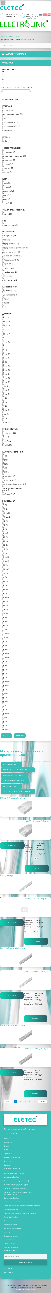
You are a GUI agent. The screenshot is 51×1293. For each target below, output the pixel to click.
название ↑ (38, 761)
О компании (8, 1142)
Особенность (8, 232)
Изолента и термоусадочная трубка (16, 1185)
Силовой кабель (9, 1240)
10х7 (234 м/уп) (7, 875)
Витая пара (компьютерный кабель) (16, 1181)
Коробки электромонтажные (16, 770)
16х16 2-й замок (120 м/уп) (12, 1025)
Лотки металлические (13, 781)
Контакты (7, 1165)
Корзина (8, 1268)
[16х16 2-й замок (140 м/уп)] (25, 1059)
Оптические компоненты (12, 1221)
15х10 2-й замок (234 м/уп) (36, 971)
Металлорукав (10, 786)
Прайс (6, 1150)
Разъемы (7, 1232)
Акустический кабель (11, 1177)
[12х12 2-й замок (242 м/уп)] (25, 959)
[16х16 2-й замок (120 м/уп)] (25, 1036)
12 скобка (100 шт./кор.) (35, 898)
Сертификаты (8, 1153)
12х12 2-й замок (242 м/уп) (12, 948)
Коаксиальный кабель (11, 1198)
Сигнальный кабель (11, 1236)
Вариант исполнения (12, 452)
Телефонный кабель (11, 1247)
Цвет (4, 179)
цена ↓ (31, 761)
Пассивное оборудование (12, 1228)
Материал (7, 106)
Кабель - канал (10, 764)
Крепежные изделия (11, 1209)
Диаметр (6, 314)
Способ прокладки (11, 148)
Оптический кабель (10, 1225)
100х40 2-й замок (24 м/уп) (12, 798)
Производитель (10, 99)
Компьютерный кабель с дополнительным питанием (22, 1206)
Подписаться (25, 1262)
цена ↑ (26, 761)
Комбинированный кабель (13, 1202)
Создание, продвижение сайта (25, 1289)
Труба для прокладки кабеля (16, 792)
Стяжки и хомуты (10, 1244)
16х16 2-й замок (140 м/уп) (36, 1048)
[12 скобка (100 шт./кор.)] (25, 909)
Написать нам (31, 19)
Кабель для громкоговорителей (15, 1188)
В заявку (12, 845)
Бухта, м (6, 137)
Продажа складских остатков (14, 1173)
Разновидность (10, 287)
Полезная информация (12, 1157)
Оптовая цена (9, 69)
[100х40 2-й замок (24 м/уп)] (25, 809)
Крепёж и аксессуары (13, 775)
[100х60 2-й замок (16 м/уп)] (25, 832)
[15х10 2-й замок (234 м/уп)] (25, 982)
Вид (4, 221)
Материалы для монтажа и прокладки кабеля (22, 753)
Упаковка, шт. (9, 501)
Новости (7, 1138)
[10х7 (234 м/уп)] (25, 886)
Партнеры (7, 1161)
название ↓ (47, 761)
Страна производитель (13, 210)
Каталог (6, 1146)
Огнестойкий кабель (11, 1217)
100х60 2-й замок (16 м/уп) (37, 821)
